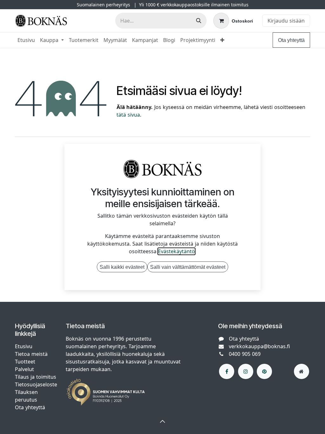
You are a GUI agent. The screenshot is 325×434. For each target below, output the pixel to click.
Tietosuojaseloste (37, 384)
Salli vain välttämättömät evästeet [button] (187, 267)
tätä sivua (128, 115)
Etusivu (23, 346)
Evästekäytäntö (176, 251)
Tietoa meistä (31, 354)
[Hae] (199, 21)
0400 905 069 (245, 354)
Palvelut (24, 369)
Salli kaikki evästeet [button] (122, 267)
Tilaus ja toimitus (35, 377)
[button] (162, 421)
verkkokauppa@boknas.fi (259, 346)
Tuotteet (25, 361)
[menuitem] (26, 40)
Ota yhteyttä (291, 40)
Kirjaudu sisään (286, 20)
